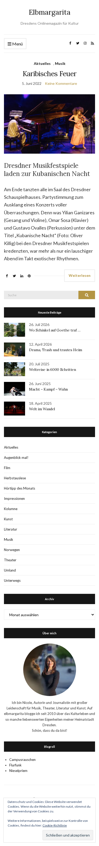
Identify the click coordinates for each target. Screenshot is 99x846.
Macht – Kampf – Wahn (48, 389)
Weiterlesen (80, 275)
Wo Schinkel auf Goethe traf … (55, 330)
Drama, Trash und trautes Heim (55, 349)
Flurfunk (15, 765)
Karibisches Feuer (50, 73)
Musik (60, 63)
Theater (10, 560)
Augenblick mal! (16, 457)
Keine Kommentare (61, 83)
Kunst (8, 519)
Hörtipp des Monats (19, 488)
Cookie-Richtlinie (55, 825)
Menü (17, 43)
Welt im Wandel (42, 409)
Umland (10, 570)
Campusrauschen (22, 759)
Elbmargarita (49, 12)
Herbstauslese (15, 478)
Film (7, 468)
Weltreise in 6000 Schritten (52, 369)
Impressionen (14, 498)
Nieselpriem (18, 771)
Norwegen (12, 550)
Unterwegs (12, 580)
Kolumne (10, 509)
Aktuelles (42, 63)
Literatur (10, 529)
